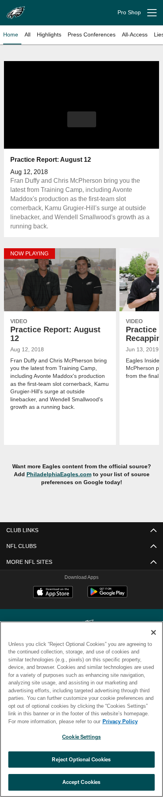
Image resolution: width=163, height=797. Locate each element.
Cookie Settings (81, 737)
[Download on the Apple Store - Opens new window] (53, 593)
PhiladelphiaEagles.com (59, 474)
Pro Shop (129, 12)
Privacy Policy (120, 721)
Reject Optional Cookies (81, 759)
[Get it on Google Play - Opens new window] (107, 596)
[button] (81, 119)
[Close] (153, 632)
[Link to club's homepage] (15, 9)
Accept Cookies (82, 782)
